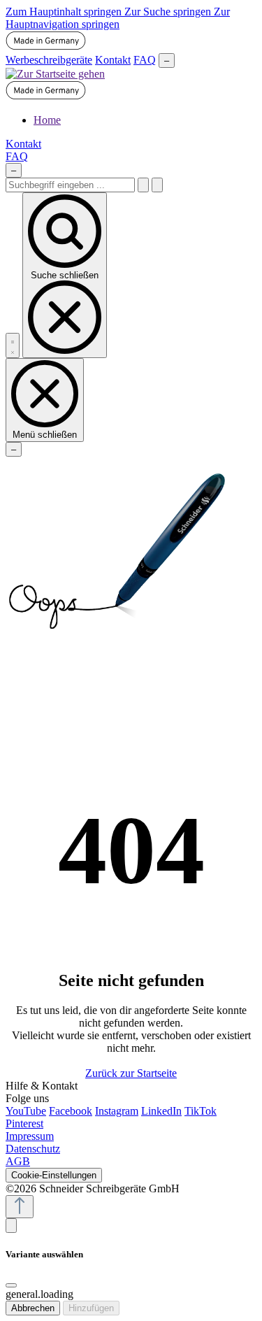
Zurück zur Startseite (131, 1073)
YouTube (26, 1111)
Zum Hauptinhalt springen (65, 11)
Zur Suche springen (169, 11)
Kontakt (113, 60)
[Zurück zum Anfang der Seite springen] (20, 1206)
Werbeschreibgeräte (49, 60)
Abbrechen (32, 1308)
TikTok (200, 1111)
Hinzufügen (91, 1308)
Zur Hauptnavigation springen (118, 18)
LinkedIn (161, 1111)
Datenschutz (33, 1149)
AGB (18, 1161)
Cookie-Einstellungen (53, 1175)
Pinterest (24, 1123)
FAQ (144, 60)
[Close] (11, 1285)
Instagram (116, 1111)
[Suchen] (143, 185)
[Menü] (13, 345)
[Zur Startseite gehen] (55, 74)
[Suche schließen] (157, 185)
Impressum (30, 1136)
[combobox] (70, 185)
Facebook (70, 1111)
